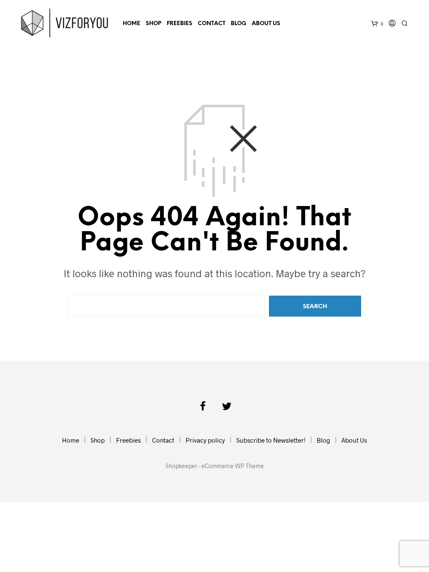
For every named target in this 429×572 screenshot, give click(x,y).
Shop (153, 23)
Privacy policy (205, 440)
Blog (238, 23)
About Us (266, 23)
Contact (211, 23)
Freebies (179, 23)
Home (131, 23)
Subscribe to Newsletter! (270, 440)
